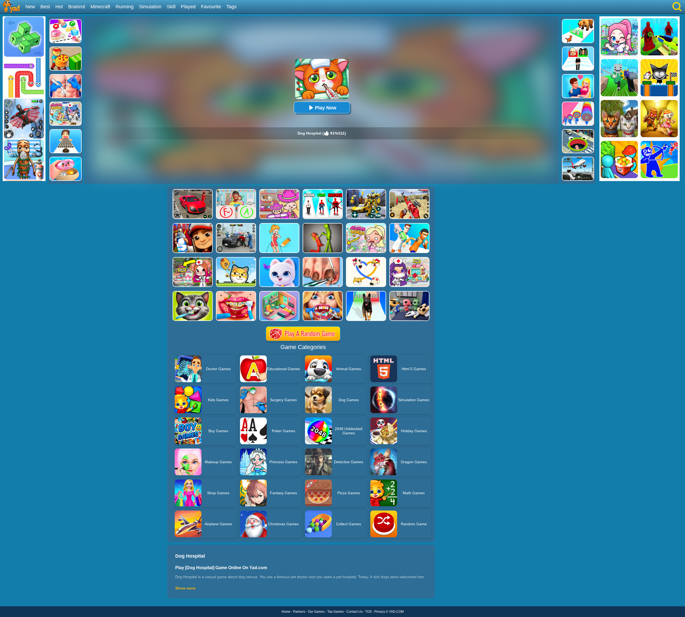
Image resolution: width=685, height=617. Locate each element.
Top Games (335, 612)
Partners (299, 612)
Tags (231, 6)
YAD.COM (396, 612)
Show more (185, 588)
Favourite (211, 6)
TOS (368, 612)
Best (45, 6)
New (30, 6)
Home (285, 612)
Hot (59, 6)
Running (125, 6)
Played (188, 6)
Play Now (325, 107)
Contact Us (355, 612)
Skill (171, 6)
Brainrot (76, 6)
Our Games (316, 612)
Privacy (379, 612)
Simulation (150, 6)
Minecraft (100, 6)
